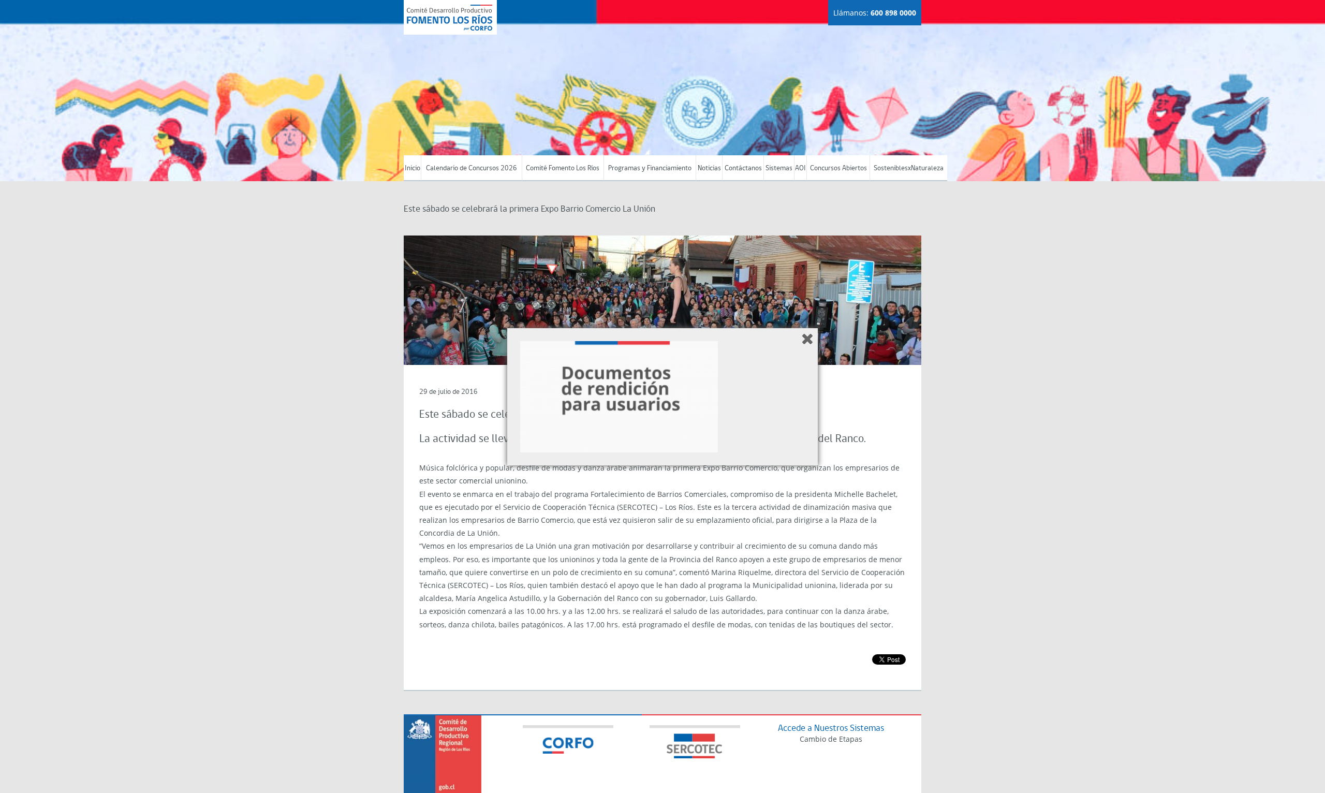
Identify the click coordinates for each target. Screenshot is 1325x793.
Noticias (709, 168)
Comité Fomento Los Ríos (562, 168)
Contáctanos (743, 168)
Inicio (412, 168)
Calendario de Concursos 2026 (471, 168)
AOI (800, 168)
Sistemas (778, 168)
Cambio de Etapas (831, 739)
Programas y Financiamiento (649, 168)
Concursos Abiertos (838, 168)
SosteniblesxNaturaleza (909, 168)
